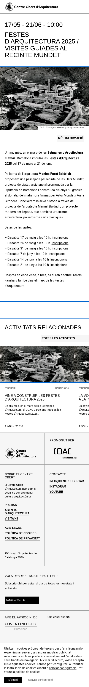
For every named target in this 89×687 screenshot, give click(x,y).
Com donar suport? (58, 617)
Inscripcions (60, 238)
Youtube (56, 491)
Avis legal (13, 527)
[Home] (31, 7)
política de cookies (28, 672)
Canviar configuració (40, 679)
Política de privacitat (22, 538)
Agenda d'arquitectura (17, 512)
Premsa (11, 505)
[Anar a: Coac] (65, 458)
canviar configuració (62, 668)
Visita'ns (11, 518)
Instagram (57, 486)
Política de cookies (21, 533)
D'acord (13, 679)
